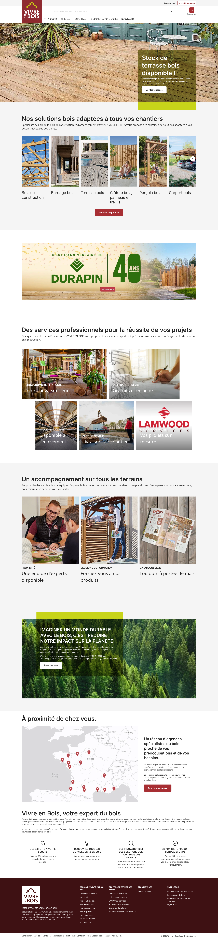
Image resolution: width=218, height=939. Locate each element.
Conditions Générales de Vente (35, 936)
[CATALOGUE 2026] (168, 540)
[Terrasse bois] (94, 170)
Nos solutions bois (87, 901)
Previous (25, 158)
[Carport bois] (182, 170)
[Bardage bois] (64, 170)
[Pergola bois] (153, 170)
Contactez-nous (169, 3)
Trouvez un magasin (158, 788)
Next (192, 158)
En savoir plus (51, 665)
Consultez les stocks (156, 90)
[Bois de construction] (35, 170)
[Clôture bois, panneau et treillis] (123, 170)
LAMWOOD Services (117, 901)
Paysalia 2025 (173, 905)
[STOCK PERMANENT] (56, 425)
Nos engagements (87, 908)
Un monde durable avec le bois (180, 891)
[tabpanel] (109, 66)
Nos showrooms (86, 915)
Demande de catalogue (119, 908)
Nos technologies (87, 904)
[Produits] (44, 18)
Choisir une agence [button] (187, 3)
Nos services (85, 897)
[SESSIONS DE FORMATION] (109, 540)
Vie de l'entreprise (87, 918)
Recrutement (85, 922)
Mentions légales (57, 936)
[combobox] (111, 11)
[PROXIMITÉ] (50, 540)
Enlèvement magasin (118, 897)
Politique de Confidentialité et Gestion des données (88, 936)
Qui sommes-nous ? (88, 893)
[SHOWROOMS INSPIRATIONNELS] (64, 374)
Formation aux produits (119, 904)
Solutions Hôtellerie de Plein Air (122, 911)
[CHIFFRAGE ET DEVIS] (144, 374)
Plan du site (117, 936)
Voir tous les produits (109, 212)
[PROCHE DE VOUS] (106, 425)
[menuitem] (52, 18)
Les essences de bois (176, 895)
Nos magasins (86, 911)
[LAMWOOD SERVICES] (164, 425)
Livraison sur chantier (118, 893)
